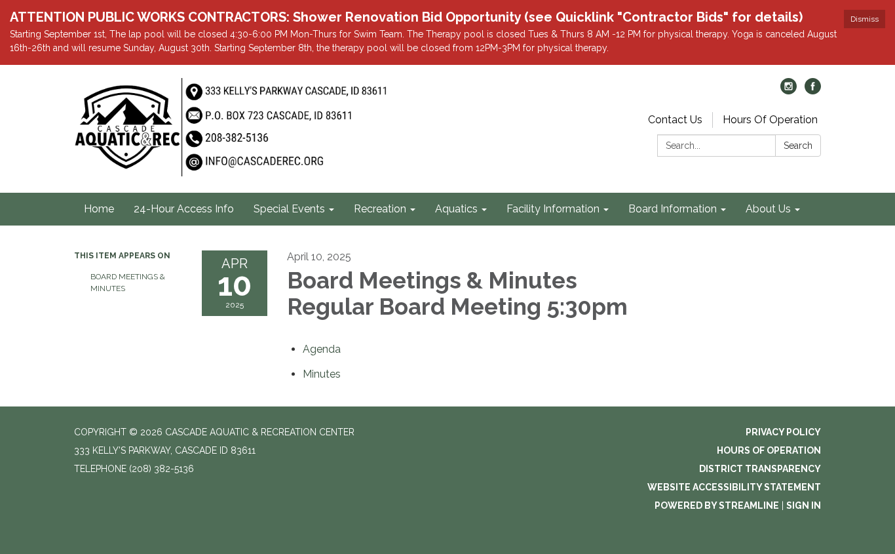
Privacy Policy (783, 432)
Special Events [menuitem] (289, 209)
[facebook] (813, 91)
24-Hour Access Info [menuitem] (184, 209)
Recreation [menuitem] (380, 209)
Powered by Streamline (717, 505)
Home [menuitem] (99, 209)
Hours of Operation (769, 450)
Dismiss (864, 19)
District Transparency (760, 469)
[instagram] (788, 91)
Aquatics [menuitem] (456, 209)
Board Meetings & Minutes (127, 282)
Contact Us (675, 119)
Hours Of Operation (770, 119)
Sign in (803, 505)
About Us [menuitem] (768, 209)
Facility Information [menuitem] (553, 209)
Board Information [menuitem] (672, 209)
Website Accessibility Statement (734, 487)
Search (798, 145)
